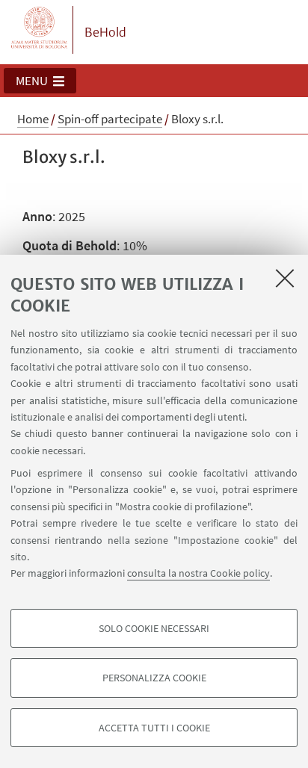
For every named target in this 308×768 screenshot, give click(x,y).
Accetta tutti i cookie (154, 727)
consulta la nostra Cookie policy (198, 573)
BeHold (105, 32)
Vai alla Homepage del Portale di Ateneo (39, 30)
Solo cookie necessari (154, 628)
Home (33, 119)
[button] (40, 80)
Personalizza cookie (154, 677)
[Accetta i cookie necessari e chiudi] (285, 278)
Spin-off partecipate (110, 119)
